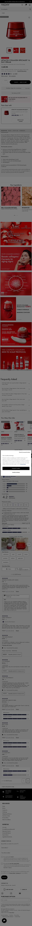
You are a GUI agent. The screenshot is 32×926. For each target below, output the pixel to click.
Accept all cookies (16, 468)
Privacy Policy (23, 464)
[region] (16, 463)
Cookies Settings (16, 472)
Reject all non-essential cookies (24, 452)
